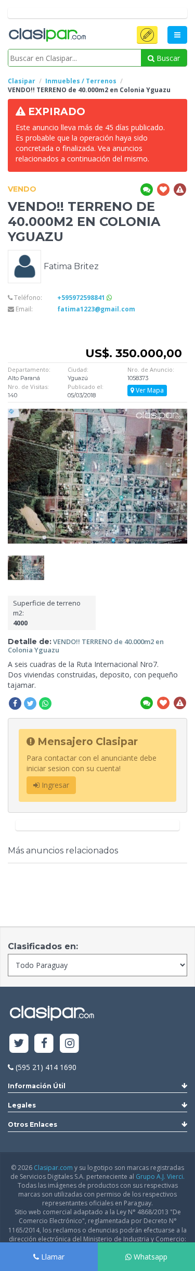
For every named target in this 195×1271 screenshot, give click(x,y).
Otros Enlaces (32, 1124)
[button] (147, 35)
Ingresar (54, 785)
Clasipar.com (53, 1167)
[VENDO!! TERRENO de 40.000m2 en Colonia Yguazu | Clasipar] (26, 560)
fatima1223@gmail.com (96, 309)
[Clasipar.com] (47, 35)
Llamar (51, 1257)
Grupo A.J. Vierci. (160, 1176)
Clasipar (21, 81)
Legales (22, 1105)
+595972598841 (82, 297)
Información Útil (37, 1086)
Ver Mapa (149, 390)
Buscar (167, 58)
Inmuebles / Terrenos (80, 81)
